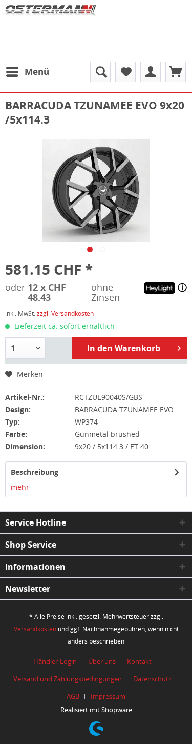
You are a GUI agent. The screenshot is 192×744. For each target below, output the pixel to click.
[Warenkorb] (175, 72)
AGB (73, 696)
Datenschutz (152, 678)
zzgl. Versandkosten (65, 313)
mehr (20, 487)
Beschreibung (34, 472)
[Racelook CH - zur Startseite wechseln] (50, 28)
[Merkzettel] (125, 72)
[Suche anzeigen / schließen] (100, 72)
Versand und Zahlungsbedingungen (67, 678)
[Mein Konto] (150, 72)
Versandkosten (35, 629)
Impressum (108, 696)
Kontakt (139, 661)
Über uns (102, 661)
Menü (37, 71)
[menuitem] (27, 72)
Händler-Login (55, 661)
